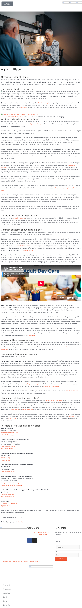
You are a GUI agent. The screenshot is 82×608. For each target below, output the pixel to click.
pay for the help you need (53, 400)
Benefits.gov (15, 409)
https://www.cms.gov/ (8, 446)
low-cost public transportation (21, 246)
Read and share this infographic (11, 117)
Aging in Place (5, 506)
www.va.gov (12, 418)
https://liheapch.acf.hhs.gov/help (11, 485)
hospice (71, 416)
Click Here (21, 522)
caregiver (24, 107)
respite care (31, 335)
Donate (5, 601)
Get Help (6, 597)
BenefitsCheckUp (27, 409)
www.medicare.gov (7, 448)
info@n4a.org (5, 458)
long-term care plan (33, 384)
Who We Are (7, 589)
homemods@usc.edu (7, 494)
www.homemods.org (7, 496)
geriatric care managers (51, 386)
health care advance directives (62, 347)
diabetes (40, 103)
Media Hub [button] (6, 593)
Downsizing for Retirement (9, 503)
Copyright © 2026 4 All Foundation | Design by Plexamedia (20, 561)
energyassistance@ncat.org (10, 483)
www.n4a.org (5, 460)
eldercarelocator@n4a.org (9, 432)
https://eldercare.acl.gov (29, 250)
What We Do (7, 585)
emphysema (49, 103)
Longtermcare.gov (72, 391)
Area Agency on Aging (33, 124)
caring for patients (19, 218)
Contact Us (6, 605)
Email (56, 551)
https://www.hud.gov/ (8, 471)
